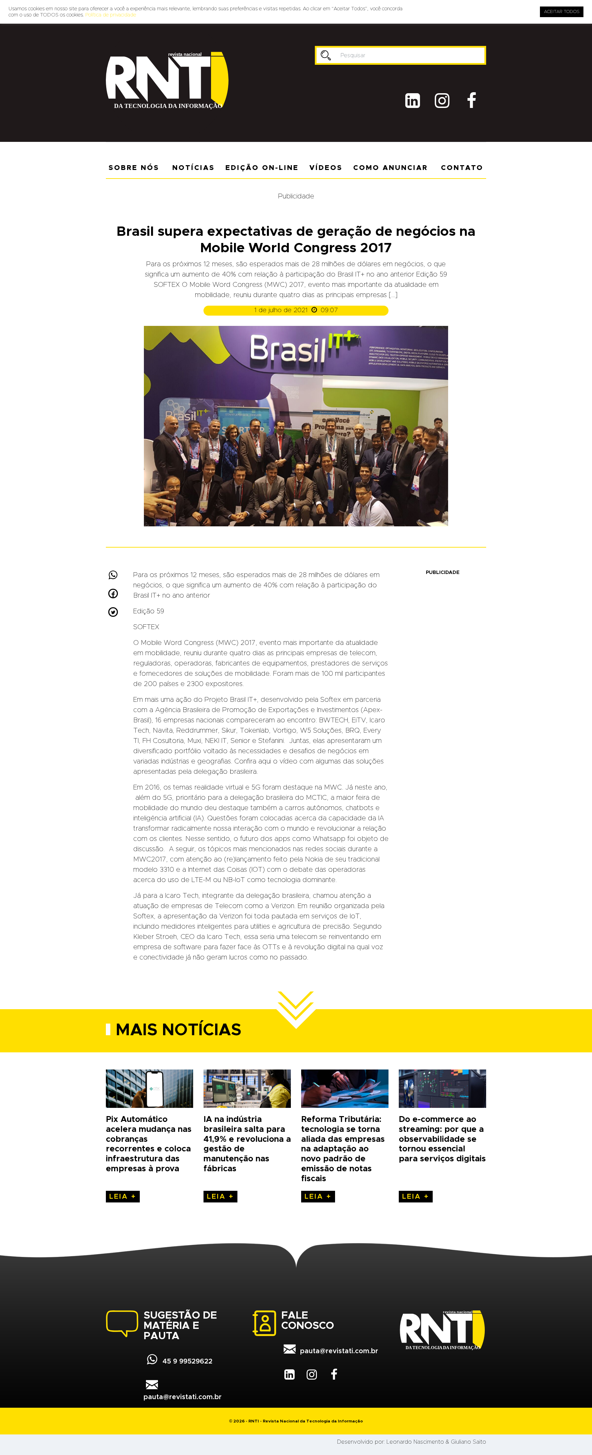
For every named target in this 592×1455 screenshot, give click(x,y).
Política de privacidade (110, 14)
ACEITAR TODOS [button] (561, 12)
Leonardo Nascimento (415, 1442)
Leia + (122, 1196)
